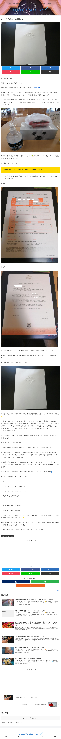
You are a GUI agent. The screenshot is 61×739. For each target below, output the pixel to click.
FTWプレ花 (4, 536)
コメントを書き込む (30, 718)
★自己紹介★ (36, 87)
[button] (56, 365)
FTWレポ (11, 536)
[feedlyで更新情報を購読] (45, 581)
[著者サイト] (16, 581)
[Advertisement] (30, 552)
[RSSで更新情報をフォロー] (30, 585)
